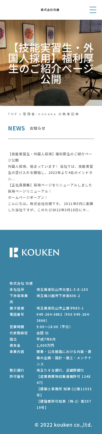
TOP (13, 114)
